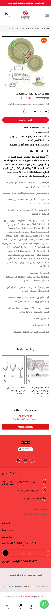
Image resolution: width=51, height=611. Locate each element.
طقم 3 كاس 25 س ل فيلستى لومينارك (16, 389)
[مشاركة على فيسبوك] (47, 151)
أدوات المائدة (24, 136)
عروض (12, 136)
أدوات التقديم (17, 145)
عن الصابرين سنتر (40, 509)
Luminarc (36, 136)
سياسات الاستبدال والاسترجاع (35, 514)
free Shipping (32, 145)
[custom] (32, 460)
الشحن (28, 104)
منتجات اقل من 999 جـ (38, 140)
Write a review (25, 427)
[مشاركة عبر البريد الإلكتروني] (31, 151)
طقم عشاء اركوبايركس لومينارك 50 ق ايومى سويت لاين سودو (39, 390)
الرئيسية (45, 28)
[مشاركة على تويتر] (42, 151)
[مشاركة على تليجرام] (37, 151)
